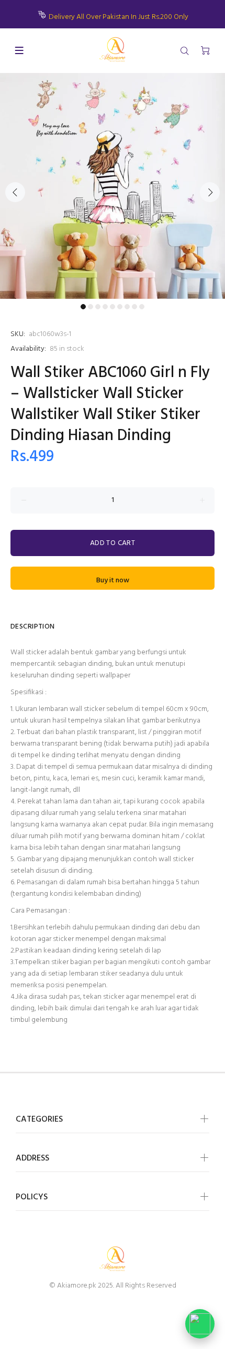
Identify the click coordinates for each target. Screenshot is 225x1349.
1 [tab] (83, 306)
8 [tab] (134, 306)
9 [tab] (141, 306)
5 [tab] (112, 306)
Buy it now (112, 580)
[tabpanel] (112, 186)
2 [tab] (90, 306)
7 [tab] (127, 306)
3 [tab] (97, 306)
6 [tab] (119, 306)
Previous (15, 192)
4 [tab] (105, 306)
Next (210, 192)
